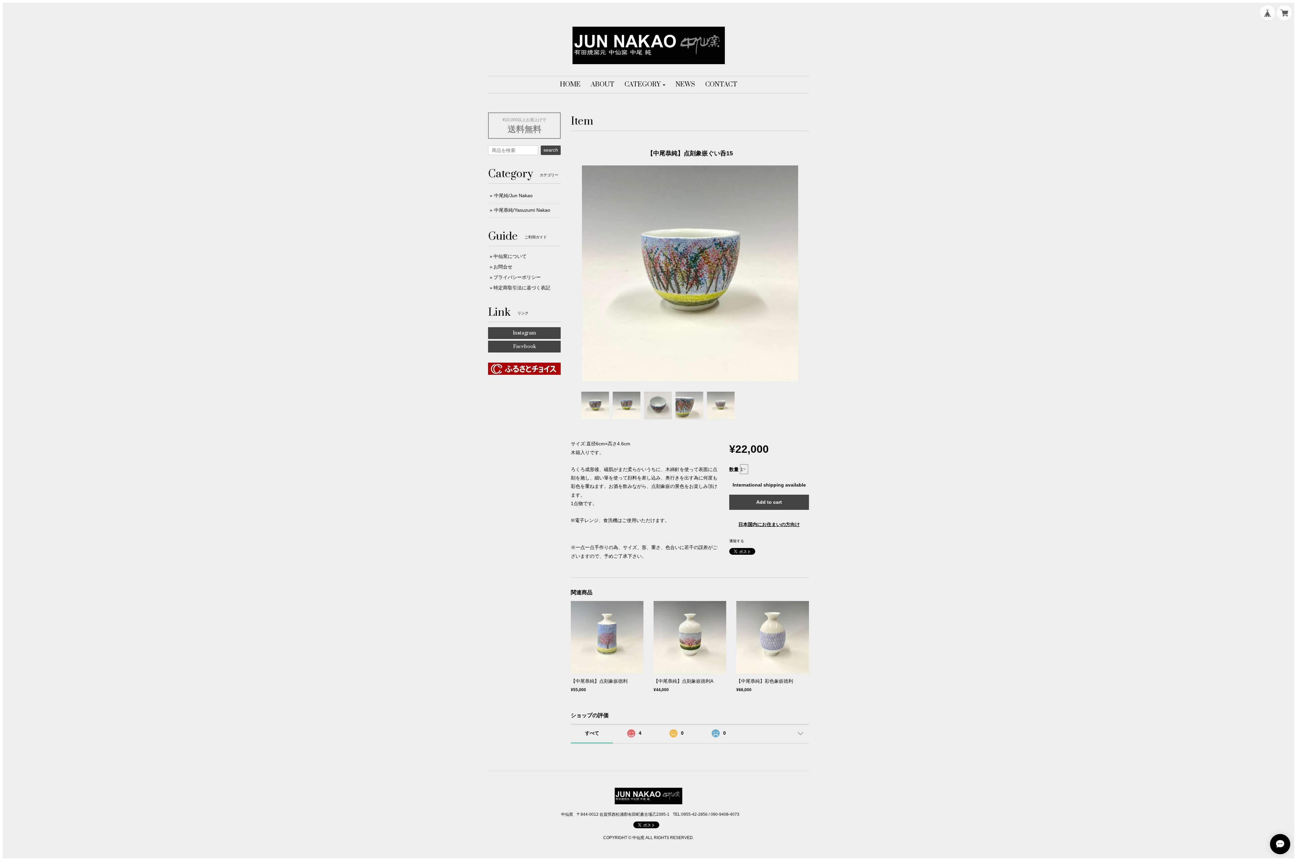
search (550, 150)
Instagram (524, 333)
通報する (736, 541)
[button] (644, 84)
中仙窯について (510, 256)
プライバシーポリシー (517, 277)
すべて (592, 733)
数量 (734, 469)
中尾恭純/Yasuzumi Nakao (522, 210)
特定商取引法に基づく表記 (521, 287)
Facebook (524, 346)
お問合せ (502, 266)
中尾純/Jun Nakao (513, 195)
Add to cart (769, 502)
